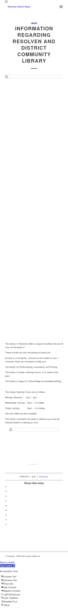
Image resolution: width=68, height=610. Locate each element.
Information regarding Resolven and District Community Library (34, 44)
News (34, 23)
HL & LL (45, 476)
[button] (7, 565)
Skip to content (7, 562)
